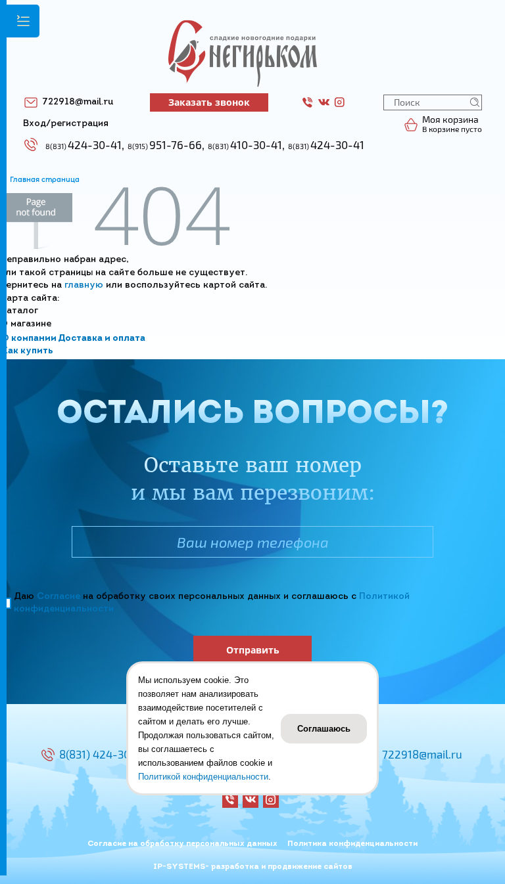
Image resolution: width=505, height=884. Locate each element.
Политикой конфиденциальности (203, 777)
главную (83, 285)
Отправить (252, 650)
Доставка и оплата (101, 338)
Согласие (58, 597)
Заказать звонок (209, 102)
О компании (29, 338)
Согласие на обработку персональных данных (182, 844)
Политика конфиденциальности (352, 844)
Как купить (27, 351)
